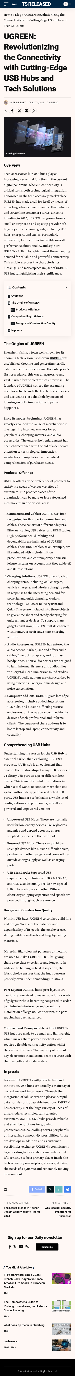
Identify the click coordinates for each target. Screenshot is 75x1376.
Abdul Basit (19, 102)
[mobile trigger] (7, 4)
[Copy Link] (33, 111)
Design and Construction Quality (35, 323)
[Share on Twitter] (19, 111)
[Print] (67, 1189)
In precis (16, 330)
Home (8, 14)
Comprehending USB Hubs (27, 316)
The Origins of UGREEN (25, 302)
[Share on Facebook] (12, 111)
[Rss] (27, 1246)
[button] (47, 1247)
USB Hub (57, 753)
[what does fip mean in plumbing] (61, 1329)
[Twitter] (15, 1246)
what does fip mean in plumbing (24, 1325)
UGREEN (56, 357)
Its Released (35, 4)
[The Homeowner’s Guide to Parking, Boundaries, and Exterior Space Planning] (61, 1306)
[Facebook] (10, 1246)
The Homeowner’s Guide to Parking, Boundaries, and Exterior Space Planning (25, 1306)
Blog (18, 14)
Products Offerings (28, 309)
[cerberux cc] (61, 1345)
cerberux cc (11, 1341)
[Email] (26, 111)
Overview (17, 295)
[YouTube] (21, 1246)
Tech (6, 1293)
